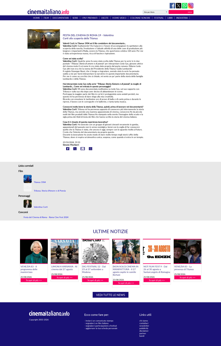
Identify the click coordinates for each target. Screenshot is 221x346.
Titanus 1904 (39, 182)
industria (182, 17)
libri (170, 17)
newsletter (144, 325)
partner (142, 333)
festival (159, 17)
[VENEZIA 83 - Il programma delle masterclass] (34, 251)
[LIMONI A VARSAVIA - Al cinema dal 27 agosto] (64, 251)
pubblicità (143, 328)
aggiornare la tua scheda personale (101, 328)
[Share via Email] (83, 149)
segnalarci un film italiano (97, 323)
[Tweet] (179, 7)
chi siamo (143, 320)
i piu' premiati (89, 17)
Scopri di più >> (34, 280)
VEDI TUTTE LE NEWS (110, 295)
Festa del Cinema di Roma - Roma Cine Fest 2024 (46, 217)
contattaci (143, 323)
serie (75, 17)
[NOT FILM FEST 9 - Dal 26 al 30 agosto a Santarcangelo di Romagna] (157, 251)
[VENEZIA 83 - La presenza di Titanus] (187, 251)
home (36, 17)
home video (119, 17)
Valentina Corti (40, 207)
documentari (61, 17)
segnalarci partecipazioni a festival (101, 325)
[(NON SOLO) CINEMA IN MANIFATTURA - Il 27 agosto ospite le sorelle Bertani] (126, 251)
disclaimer (144, 331)
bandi (141, 336)
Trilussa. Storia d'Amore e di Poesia (49, 190)
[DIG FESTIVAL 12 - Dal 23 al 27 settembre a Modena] (95, 251)
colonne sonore (140, 17)
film (46, 17)
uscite (105, 17)
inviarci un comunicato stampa (99, 320)
